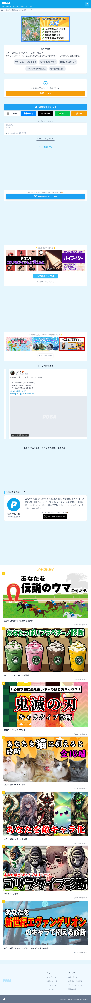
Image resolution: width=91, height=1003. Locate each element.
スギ (30, 10)
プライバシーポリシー (76, 985)
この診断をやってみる (45, 276)
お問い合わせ (73, 977)
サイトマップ (51, 985)
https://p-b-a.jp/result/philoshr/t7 (70, 388)
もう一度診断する (45, 147)
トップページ (51, 977)
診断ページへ (45, 93)
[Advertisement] (45, 170)
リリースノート (52, 989)
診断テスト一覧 (52, 981)
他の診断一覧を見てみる (45, 282)
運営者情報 (72, 989)
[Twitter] (4, 999)
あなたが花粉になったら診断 (16, 10)
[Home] (2, 10)
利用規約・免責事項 (75, 981)
